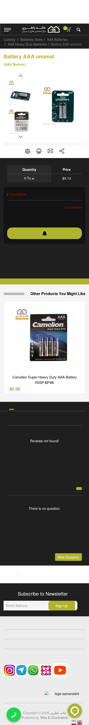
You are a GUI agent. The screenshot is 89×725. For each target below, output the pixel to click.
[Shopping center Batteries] (41, 29)
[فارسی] (74, 722)
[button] (62, 150)
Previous (21, 75)
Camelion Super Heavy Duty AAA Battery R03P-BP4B (44, 379)
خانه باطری (58, 712)
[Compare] (28, 151)
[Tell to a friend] (50, 150)
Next (21, 136)
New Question (68, 557)
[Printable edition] (39, 150)
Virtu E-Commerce (54, 717)
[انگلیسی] (79, 722)
